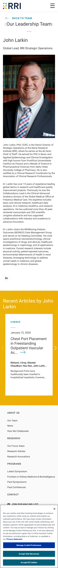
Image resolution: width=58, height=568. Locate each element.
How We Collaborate (18, 431)
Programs (14, 463)
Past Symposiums (16, 482)
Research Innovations (18, 456)
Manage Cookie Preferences (29, 545)
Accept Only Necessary (29, 554)
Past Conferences (16, 487)
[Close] (54, 509)
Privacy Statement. (14, 539)
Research (13, 438)
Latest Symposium (17, 471)
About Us (13, 412)
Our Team (12, 420)
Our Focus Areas (16, 445)
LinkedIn (6, 278)
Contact (13, 494)
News (10, 425)
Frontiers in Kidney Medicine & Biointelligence (31, 476)
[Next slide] (55, 348)
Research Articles (16, 451)
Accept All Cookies (29, 562)
